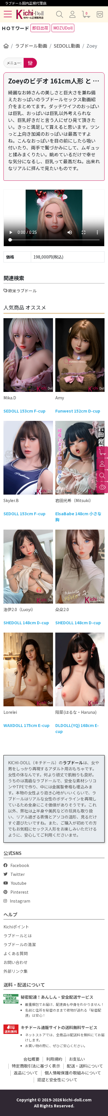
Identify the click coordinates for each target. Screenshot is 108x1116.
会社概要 (31, 1059)
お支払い (77, 1059)
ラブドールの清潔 (19, 944)
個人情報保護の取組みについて (73, 1073)
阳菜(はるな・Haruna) (75, 712)
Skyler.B (11, 500)
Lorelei (10, 712)
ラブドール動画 (31, 45)
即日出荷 (40, 28)
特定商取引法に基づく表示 (36, 1066)
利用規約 (54, 1059)
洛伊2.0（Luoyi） (19, 609)
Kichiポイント (16, 927)
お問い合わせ (15, 962)
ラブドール (73, 762)
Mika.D (9, 397)
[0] (102, 452)
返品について (26, 1073)
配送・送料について (85, 1066)
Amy (59, 397)
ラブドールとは (17, 935)
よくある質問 (15, 953)
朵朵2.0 (62, 609)
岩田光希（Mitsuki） (74, 500)
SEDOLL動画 (67, 45)
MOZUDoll (63, 28)
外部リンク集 (15, 971)
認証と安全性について (57, 1079)
